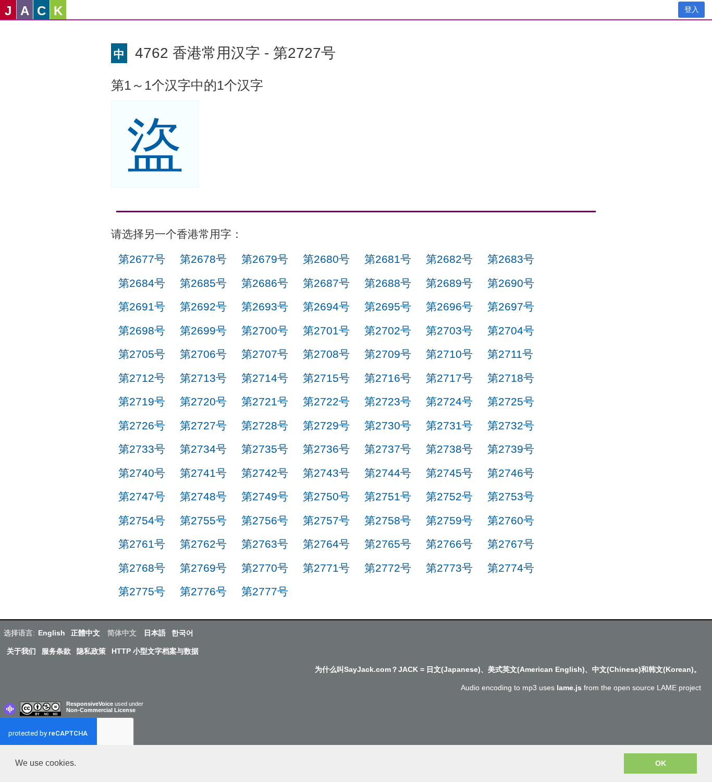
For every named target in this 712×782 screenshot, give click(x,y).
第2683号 (510, 259)
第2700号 (264, 330)
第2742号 (264, 473)
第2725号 (510, 401)
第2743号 (326, 473)
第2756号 (264, 520)
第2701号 (326, 330)
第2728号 (264, 425)
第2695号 (387, 306)
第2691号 (141, 306)
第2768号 (141, 568)
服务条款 (56, 651)
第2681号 (387, 259)
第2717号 (449, 378)
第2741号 (203, 473)
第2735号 (264, 449)
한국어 (182, 633)
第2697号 (510, 306)
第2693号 (264, 306)
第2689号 (449, 283)
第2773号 (449, 568)
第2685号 (203, 283)
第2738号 (449, 449)
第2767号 (510, 544)
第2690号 (510, 283)
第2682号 (449, 259)
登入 (691, 9)
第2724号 (449, 401)
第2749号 (264, 496)
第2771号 (326, 568)
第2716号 (387, 378)
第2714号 (264, 378)
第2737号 (387, 449)
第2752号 (449, 496)
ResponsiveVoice (89, 704)
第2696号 (449, 306)
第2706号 (203, 354)
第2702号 (387, 330)
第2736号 (326, 449)
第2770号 (264, 568)
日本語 (155, 633)
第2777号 (264, 591)
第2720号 (203, 401)
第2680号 (326, 259)
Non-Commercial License (101, 710)
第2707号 (264, 354)
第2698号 (141, 330)
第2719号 (141, 401)
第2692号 (203, 306)
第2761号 (141, 544)
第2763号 (264, 544)
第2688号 (387, 283)
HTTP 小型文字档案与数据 (155, 651)
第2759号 (449, 520)
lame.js (569, 687)
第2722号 (326, 401)
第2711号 (510, 354)
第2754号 (141, 520)
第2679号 (264, 259)
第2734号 (203, 449)
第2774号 (510, 568)
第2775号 (141, 591)
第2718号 (510, 378)
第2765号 (387, 544)
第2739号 (510, 449)
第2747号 (141, 496)
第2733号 (141, 449)
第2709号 (387, 354)
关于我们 (21, 651)
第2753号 (510, 496)
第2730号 (387, 425)
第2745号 (449, 473)
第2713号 (203, 378)
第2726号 (141, 425)
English (51, 633)
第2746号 (510, 473)
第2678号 (203, 259)
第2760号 (510, 520)
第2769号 (203, 568)
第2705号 (141, 354)
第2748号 (203, 496)
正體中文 (85, 633)
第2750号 (326, 496)
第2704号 (510, 330)
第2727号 (203, 425)
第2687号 (326, 283)
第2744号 (387, 473)
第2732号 (510, 425)
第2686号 (264, 283)
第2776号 (203, 591)
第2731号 (449, 425)
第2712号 (141, 378)
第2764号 (326, 544)
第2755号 (203, 520)
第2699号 (203, 330)
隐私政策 (91, 651)
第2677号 (141, 259)
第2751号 (387, 496)
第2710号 (449, 354)
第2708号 (326, 354)
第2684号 (141, 283)
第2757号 (326, 520)
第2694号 (326, 306)
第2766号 (449, 544)
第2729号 (326, 425)
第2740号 (141, 473)
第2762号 (203, 544)
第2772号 (387, 568)
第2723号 (387, 401)
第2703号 (449, 330)
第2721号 (264, 401)
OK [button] (660, 763)
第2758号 (387, 520)
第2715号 (326, 378)
